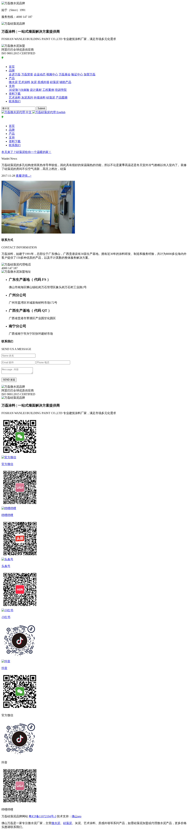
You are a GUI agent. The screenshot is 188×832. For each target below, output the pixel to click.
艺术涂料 (24, 82)
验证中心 (77, 74)
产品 (12, 78)
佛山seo (76, 816)
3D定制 (13, 89)
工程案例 (48, 89)
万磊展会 (64, 74)
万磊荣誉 (27, 74)
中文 (28, 112)
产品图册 (62, 97)
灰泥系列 (27, 97)
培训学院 (61, 89)
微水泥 (13, 82)
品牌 (12, 70)
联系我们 (15, 101)
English (60, 112)
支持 (12, 86)
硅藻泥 (54, 82)
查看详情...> (23, 175)
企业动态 (40, 74)
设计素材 (36, 89)
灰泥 (34, 82)
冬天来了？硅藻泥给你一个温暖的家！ (26, 152)
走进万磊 (15, 74)
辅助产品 (65, 82)
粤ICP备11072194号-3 (42, 816)
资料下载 (15, 93)
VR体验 (24, 89)
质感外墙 (43, 82)
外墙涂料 (40, 97)
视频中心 (52, 74)
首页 (12, 66)
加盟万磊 (89, 74)
